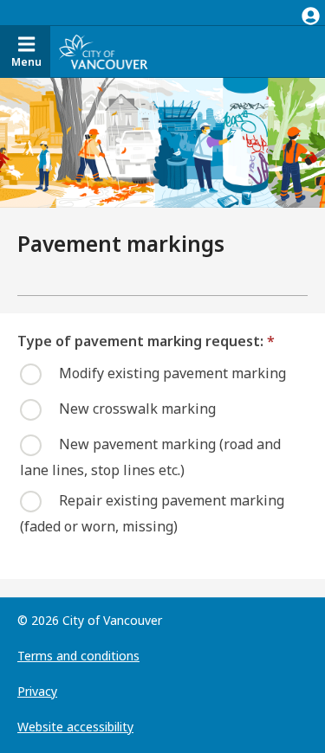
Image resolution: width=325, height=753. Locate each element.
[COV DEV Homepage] (103, 52)
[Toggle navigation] (310, 13)
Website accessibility (75, 726)
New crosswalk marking (137, 407)
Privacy (37, 691)
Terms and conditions (78, 655)
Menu (26, 62)
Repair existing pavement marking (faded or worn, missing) (152, 512)
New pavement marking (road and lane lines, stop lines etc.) (150, 456)
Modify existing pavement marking (172, 372)
